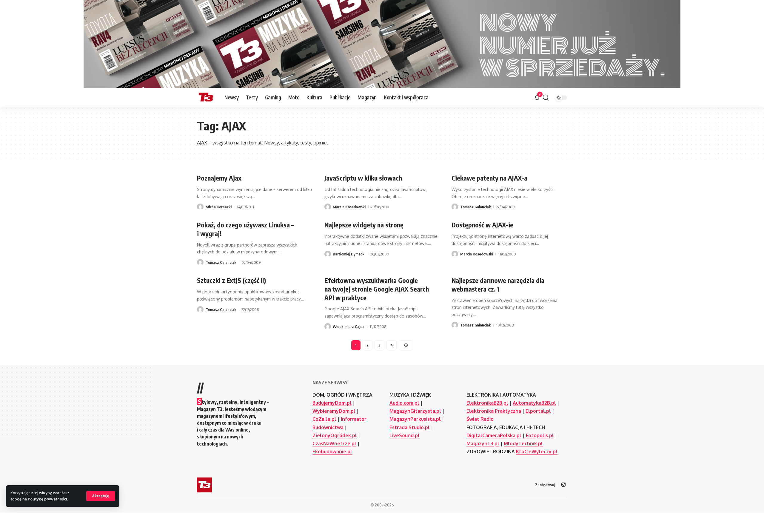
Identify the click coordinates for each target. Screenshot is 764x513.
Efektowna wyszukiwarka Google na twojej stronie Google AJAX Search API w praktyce (376, 288)
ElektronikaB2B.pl (487, 403)
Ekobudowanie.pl (332, 452)
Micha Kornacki (219, 206)
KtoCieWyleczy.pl (536, 452)
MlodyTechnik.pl (523, 443)
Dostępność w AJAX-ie (482, 225)
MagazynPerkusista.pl (415, 419)
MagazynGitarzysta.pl (415, 411)
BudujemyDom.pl (332, 403)
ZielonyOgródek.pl (334, 435)
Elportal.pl (538, 411)
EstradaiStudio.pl (409, 427)
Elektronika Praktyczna (493, 411)
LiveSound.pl (404, 435)
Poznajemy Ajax (219, 178)
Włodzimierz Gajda (348, 326)
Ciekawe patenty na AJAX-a (489, 178)
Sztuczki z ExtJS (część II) (231, 280)
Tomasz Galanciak (475, 206)
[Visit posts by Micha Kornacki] (200, 207)
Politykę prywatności (47, 499)
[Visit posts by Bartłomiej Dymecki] (327, 254)
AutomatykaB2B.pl (534, 403)
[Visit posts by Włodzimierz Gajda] (327, 326)
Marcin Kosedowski (349, 206)
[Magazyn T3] (206, 98)
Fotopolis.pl (540, 435)
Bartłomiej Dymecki (349, 254)
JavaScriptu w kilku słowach (363, 178)
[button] (100, 496)
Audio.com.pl (404, 403)
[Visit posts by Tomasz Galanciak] (455, 207)
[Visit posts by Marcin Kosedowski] (327, 207)
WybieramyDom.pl (333, 411)
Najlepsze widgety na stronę (363, 225)
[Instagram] (563, 485)
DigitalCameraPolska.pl (493, 435)
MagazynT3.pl (482, 443)
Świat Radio (480, 419)
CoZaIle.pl (324, 419)
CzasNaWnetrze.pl (334, 443)
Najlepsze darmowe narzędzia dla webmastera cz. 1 (498, 284)
